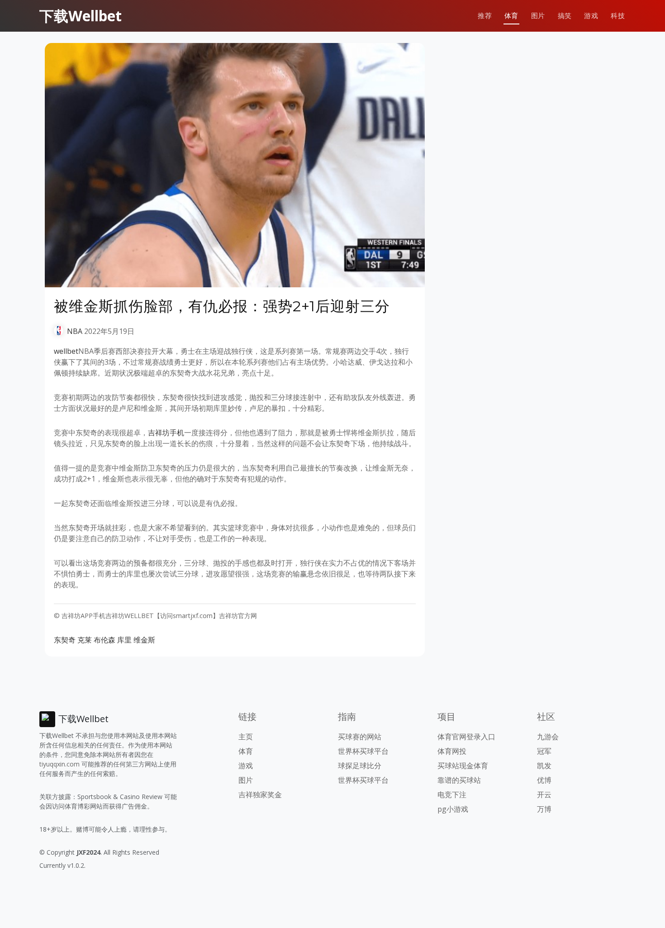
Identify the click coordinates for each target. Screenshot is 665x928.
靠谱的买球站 (459, 780)
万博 (544, 809)
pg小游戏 (452, 809)
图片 (538, 15)
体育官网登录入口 (466, 737)
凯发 (544, 766)
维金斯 (144, 640)
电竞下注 (451, 795)
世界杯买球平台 (363, 751)
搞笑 (565, 15)
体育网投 (451, 751)
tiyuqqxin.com (59, 764)
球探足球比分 (359, 766)
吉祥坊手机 (166, 433)
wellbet (66, 351)
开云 (544, 795)
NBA (74, 331)
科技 (618, 15)
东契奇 (65, 640)
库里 (124, 640)
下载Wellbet (80, 15)
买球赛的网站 (359, 737)
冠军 (544, 751)
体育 (511, 15)
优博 (544, 780)
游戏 (591, 15)
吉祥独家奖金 (260, 795)
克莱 (84, 640)
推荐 (485, 15)
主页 (245, 737)
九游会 (548, 737)
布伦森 (104, 640)
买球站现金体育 (462, 766)
